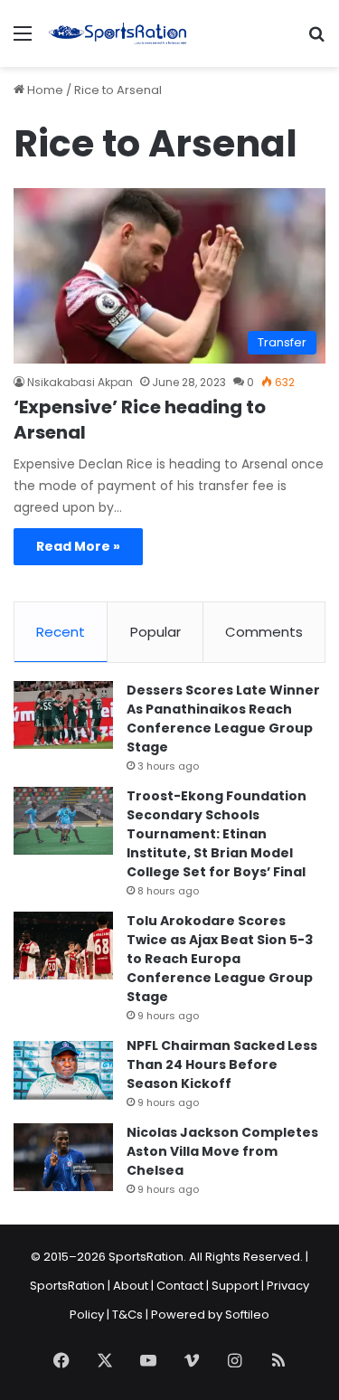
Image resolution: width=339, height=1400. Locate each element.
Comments (264, 631)
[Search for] (316, 40)
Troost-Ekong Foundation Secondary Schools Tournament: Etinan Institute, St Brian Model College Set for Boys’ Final (216, 834)
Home (43, 90)
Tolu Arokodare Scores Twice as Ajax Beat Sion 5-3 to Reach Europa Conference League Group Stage (220, 959)
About (130, 1285)
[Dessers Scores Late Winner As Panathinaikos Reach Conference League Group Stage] (63, 715)
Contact (179, 1285)
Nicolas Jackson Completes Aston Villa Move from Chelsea (222, 1151)
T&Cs (127, 1314)
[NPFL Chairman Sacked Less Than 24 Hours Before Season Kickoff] (63, 1070)
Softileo (247, 1314)
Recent (60, 631)
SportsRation (67, 1285)
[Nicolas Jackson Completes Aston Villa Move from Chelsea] (63, 1157)
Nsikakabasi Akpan (80, 382)
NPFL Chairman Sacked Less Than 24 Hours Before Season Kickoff (222, 1064)
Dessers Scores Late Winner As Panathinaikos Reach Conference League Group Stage (223, 718)
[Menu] (23, 40)
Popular (155, 631)
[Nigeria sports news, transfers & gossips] (117, 33)
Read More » (78, 546)
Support (235, 1285)
